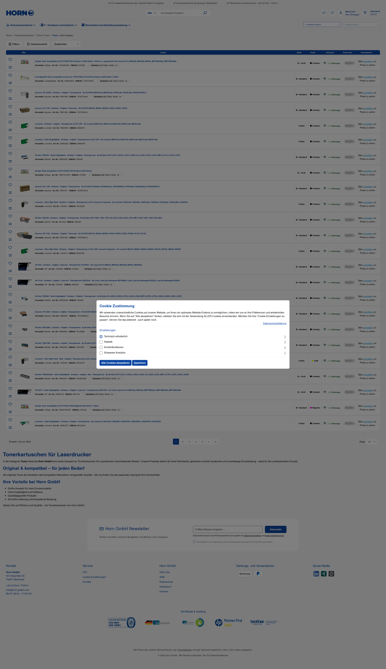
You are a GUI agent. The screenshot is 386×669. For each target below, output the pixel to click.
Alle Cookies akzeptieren (115, 362)
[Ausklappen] (285, 336)
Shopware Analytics (114, 352)
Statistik (108, 341)
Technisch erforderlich (116, 336)
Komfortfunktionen (113, 347)
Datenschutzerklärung (274, 323)
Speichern (140, 362)
